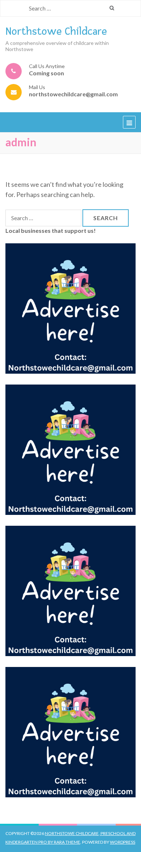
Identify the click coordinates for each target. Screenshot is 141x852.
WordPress (122, 842)
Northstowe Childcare (56, 31)
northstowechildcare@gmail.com (73, 94)
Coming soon (46, 73)
